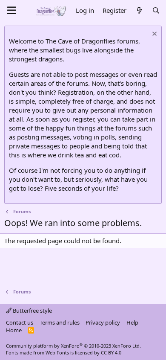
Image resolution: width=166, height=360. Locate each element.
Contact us (19, 322)
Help (132, 322)
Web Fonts (57, 352)
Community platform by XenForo (73, 346)
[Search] (156, 10)
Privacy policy (103, 322)
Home (14, 330)
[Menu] (12, 10)
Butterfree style (31, 310)
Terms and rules (60, 322)
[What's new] (139, 10)
